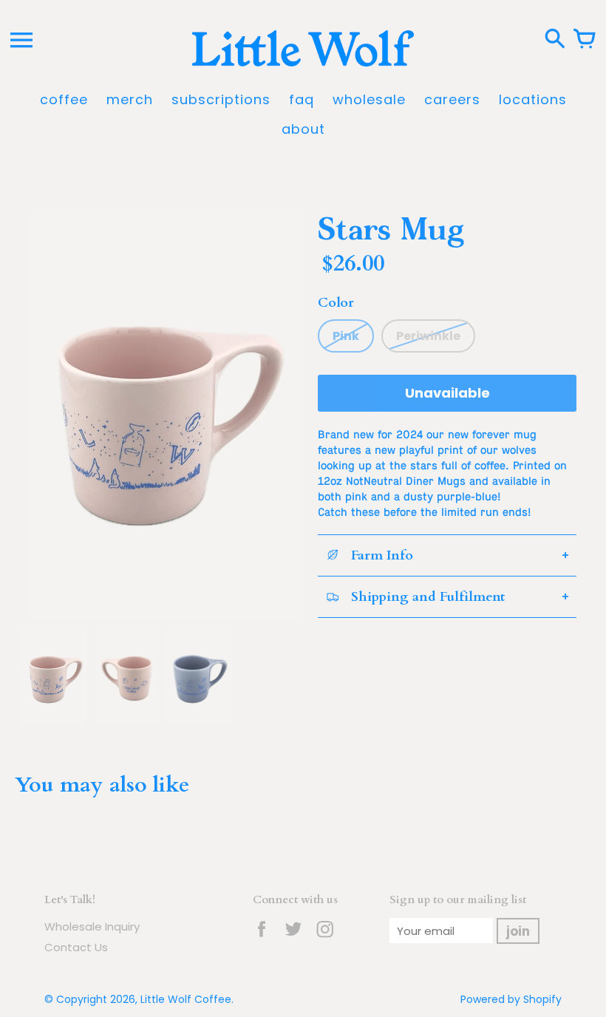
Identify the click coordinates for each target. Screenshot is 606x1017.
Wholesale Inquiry (92, 926)
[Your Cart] (584, 40)
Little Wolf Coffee (185, 999)
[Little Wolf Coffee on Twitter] (293, 939)
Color (336, 302)
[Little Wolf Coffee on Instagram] (325, 939)
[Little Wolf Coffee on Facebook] (261, 939)
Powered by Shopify (511, 999)
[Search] (555, 40)
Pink (346, 335)
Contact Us (76, 947)
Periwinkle (428, 335)
